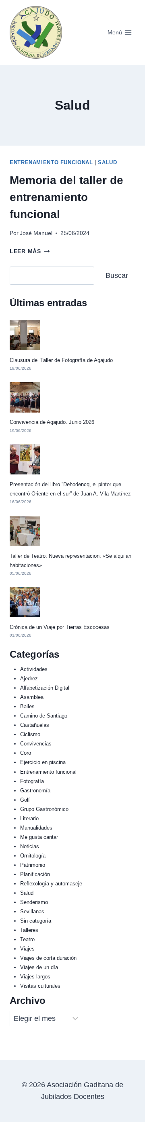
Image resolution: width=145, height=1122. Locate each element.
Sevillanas (32, 911)
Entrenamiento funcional (51, 162)
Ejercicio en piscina (43, 762)
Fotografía (32, 781)
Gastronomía (35, 791)
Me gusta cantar (39, 837)
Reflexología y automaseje (51, 884)
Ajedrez (29, 678)
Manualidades (36, 828)
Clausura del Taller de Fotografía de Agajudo (61, 360)
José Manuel (36, 233)
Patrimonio (32, 865)
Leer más (30, 251)
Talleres (29, 930)
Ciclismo (30, 734)
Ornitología (33, 856)
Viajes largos (35, 977)
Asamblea (32, 697)
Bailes (27, 706)
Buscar (117, 275)
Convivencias (36, 744)
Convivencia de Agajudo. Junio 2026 (52, 422)
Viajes (27, 949)
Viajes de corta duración (48, 958)
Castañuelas (34, 725)
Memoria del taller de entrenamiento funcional (66, 197)
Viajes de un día (39, 967)
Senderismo (34, 902)
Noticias (29, 846)
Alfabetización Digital (44, 688)
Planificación (35, 874)
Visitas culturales (40, 986)
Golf (25, 800)
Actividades (34, 669)
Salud (107, 162)
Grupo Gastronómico (44, 809)
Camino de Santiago (43, 716)
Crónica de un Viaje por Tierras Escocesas (60, 627)
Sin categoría (35, 921)
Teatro (27, 939)
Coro (25, 753)
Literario (29, 818)
